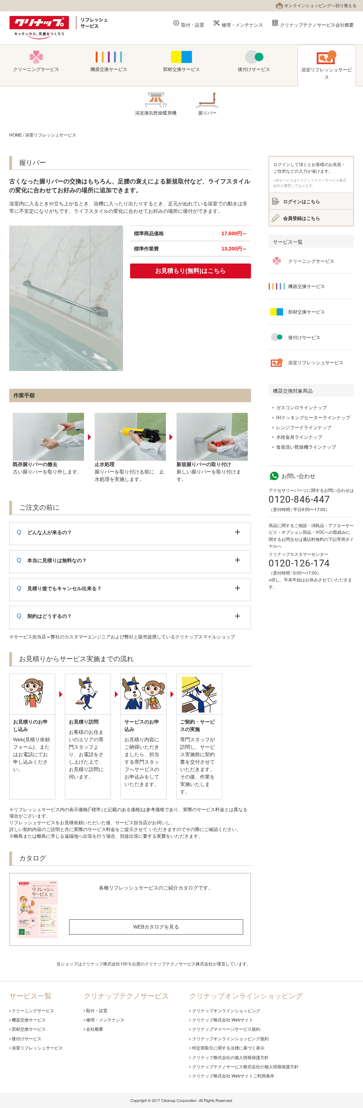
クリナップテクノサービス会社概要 (317, 24)
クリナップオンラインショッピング (226, 1010)
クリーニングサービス (33, 1010)
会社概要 (94, 1029)
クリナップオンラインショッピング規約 (230, 1038)
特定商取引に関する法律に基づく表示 (228, 1048)
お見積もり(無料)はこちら (190, 270)
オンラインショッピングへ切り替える (320, 5)
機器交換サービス (29, 1019)
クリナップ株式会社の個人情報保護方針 (230, 1057)
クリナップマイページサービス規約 (226, 1029)
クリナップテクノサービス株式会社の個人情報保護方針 (245, 1066)
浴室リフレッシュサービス (50, 135)
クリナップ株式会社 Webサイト (222, 1019)
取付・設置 (192, 24)
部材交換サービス (29, 1029)
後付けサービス (26, 1038)
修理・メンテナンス (242, 24)
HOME (15, 135)
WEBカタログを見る (156, 927)
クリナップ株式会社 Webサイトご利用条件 (233, 1076)
